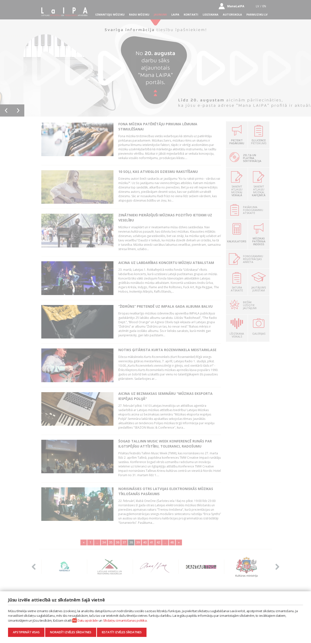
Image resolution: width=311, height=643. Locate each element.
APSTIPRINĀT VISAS (26, 632)
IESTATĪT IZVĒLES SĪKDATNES (122, 632)
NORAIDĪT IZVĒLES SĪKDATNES (70, 632)
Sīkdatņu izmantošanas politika (125, 620)
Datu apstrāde (88, 620)
